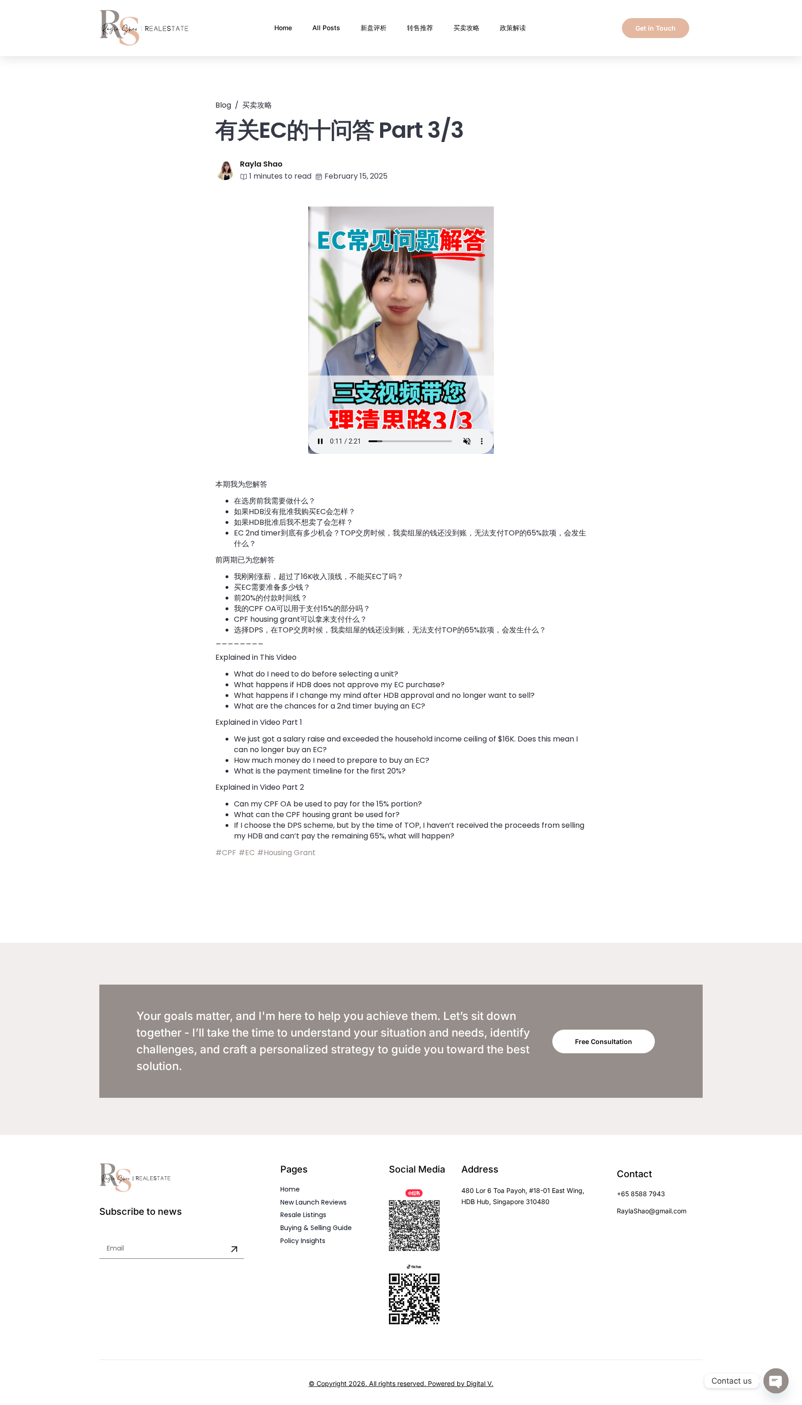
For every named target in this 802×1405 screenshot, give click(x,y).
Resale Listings (303, 1214)
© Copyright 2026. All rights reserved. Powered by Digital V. (401, 1383)
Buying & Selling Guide (316, 1227)
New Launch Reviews (313, 1202)
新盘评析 (374, 28)
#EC (247, 852)
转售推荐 (420, 28)
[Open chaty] (776, 1380)
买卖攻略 (466, 28)
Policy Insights (302, 1240)
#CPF (225, 852)
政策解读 (513, 28)
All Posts (326, 28)
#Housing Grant (286, 852)
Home (283, 28)
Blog (223, 105)
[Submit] (234, 1249)
